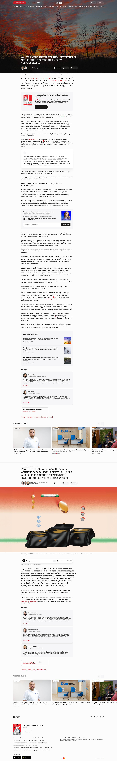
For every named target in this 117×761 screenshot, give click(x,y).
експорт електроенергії (40, 78)
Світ (61, 6)
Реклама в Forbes (17, 750)
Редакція (35, 745)
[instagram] (97, 716)
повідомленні (52, 316)
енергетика (49, 417)
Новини (26, 6)
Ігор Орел (36, 68)
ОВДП (34, 669)
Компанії (32, 6)
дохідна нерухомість (41, 669)
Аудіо (102, 6)
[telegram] (100, 716)
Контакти (15, 737)
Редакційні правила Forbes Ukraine (22, 745)
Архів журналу (48, 747)
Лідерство (71, 6)
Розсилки (41, 740)
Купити (41, 107)
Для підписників (18, 6)
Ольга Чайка (31, 68)
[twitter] (91, 716)
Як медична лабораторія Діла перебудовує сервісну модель (71, 450)
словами (63, 116)
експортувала (33, 139)
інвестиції (24, 669)
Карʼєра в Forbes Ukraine (39, 737)
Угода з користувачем (25, 737)
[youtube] (103, 716)
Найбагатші (85, 6)
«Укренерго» (29, 417)
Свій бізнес (51, 6)
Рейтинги (78, 6)
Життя (65, 6)
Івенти (24, 740)
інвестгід (29, 669)
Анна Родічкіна (34, 482)
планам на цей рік (57, 81)
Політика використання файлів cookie (39, 742)
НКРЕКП (44, 417)
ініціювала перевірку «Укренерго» (44, 299)
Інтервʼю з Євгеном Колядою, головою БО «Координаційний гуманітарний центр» (31, 450)
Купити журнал (33, 2)
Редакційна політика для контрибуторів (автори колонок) (28, 747)
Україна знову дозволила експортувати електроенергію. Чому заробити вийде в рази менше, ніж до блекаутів (40, 338)
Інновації (43, 6)
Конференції (41, 2)
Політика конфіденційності (20, 742)
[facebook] (94, 716)
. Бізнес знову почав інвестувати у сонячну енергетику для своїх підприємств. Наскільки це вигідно (41, 359)
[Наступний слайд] (102, 423)
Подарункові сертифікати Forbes (41, 750)
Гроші (38, 6)
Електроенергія (37, 417)
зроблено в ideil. (99, 758)
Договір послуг (17, 740)
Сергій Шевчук (34, 483)
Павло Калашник (43, 482)
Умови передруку (33, 740)
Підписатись (66, 224)
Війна (56, 6)
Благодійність (27, 750)
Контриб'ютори (95, 6)
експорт (23, 417)
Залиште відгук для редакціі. (29, 411)
